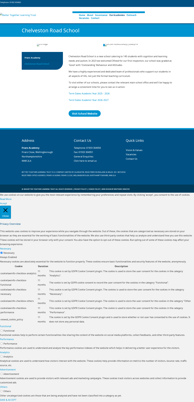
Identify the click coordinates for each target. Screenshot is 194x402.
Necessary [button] (5, 248)
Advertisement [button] (8, 369)
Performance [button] (7, 339)
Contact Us (131, 158)
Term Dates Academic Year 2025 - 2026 (89, 93)
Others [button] (3, 386)
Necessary (8, 252)
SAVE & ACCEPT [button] (8, 399)
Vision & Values (134, 150)
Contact (95, 18)
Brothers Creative (122, 189)
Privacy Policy (80, 189)
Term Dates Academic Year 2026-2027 (89, 100)
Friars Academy (32, 57)
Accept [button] (3, 203)
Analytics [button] (5, 352)
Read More (6, 199)
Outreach (131, 15)
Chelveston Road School (37, 63)
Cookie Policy (94, 189)
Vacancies (84, 18)
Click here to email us (85, 160)
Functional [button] (5, 326)
